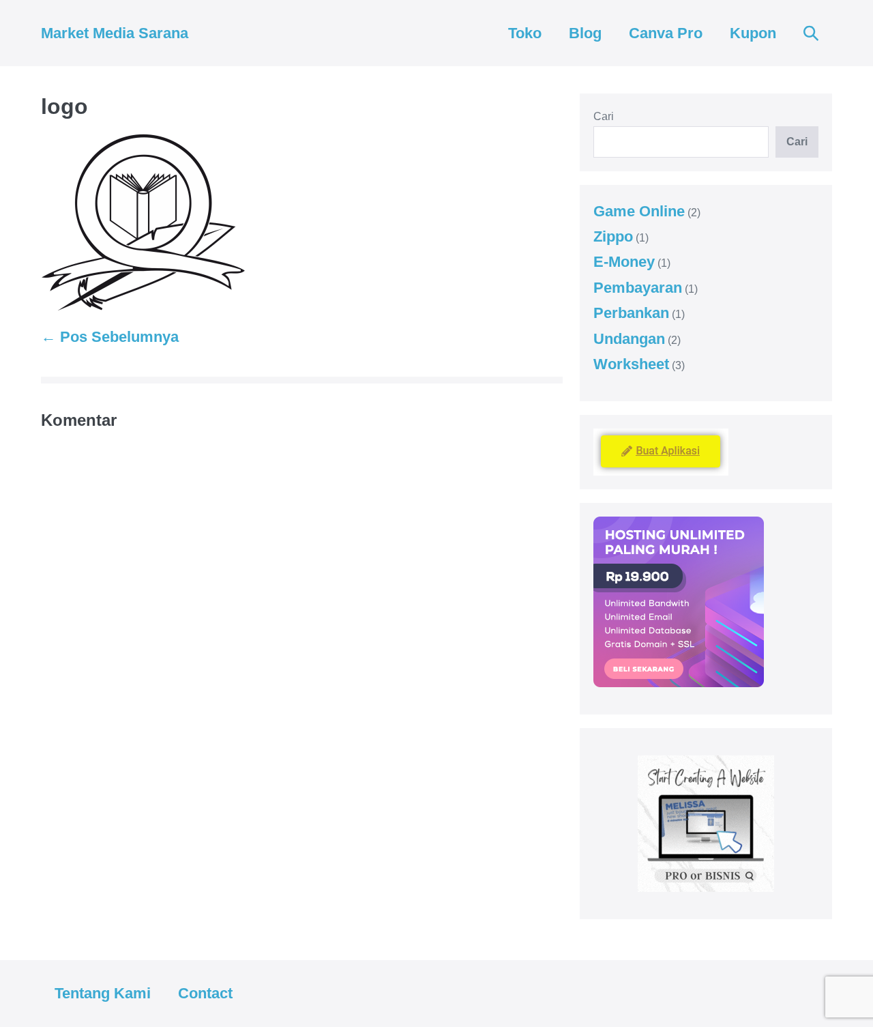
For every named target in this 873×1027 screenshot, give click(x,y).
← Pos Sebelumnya (110, 336)
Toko (525, 33)
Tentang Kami (103, 993)
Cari (603, 116)
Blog (585, 33)
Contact (205, 993)
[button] (811, 33)
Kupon (753, 33)
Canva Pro (665, 33)
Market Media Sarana (114, 33)
